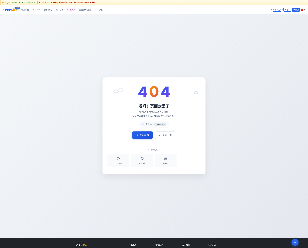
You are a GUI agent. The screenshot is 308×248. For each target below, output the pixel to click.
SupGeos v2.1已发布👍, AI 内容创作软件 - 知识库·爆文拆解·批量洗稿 (67, 2)
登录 (288, 10)
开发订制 (25, 9)
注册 (297, 10)
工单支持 (277, 10)
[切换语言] (303, 9)
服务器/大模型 (85, 9)
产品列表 (36, 9)
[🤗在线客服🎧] (295, 242)
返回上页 (167, 135)
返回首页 (144, 135)
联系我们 (99, 9)
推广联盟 (59, 9)
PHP (10, 9)
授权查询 (48, 9)
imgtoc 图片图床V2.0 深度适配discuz (20, 2)
